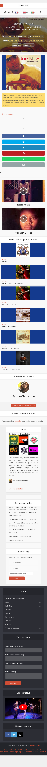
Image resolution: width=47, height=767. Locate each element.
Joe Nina (12, 36)
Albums (4, 259)
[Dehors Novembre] (23, 315)
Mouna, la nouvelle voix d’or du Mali (22, 529)
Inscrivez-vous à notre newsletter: (21, 558)
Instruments (9, 617)
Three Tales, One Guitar (10, 305)
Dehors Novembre (9, 326)
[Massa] (23, 250)
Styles (7, 613)
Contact (43, 752)
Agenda (8, 624)
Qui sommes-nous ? (32, 752)
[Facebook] (8, 734)
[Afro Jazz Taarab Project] (23, 358)
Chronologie (13, 752)
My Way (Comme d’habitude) (12, 283)
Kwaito (10, 41)
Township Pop (19, 41)
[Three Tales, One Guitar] (23, 293)
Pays (7, 602)
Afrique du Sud (38, 36)
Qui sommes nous (12, 628)
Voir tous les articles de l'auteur (23, 405)
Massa (4, 261)
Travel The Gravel (24, 23)
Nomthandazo (7, 114)
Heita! (24, 36)
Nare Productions (15, 536)
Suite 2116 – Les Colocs (10, 348)
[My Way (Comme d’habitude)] (23, 272)
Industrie (8, 606)
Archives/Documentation (14, 598)
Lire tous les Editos (16, 489)
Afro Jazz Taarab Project (11, 370)
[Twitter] (14, 734)
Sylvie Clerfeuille (36, 27)
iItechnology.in (35, 745)
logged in (18, 421)
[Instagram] (20, 734)
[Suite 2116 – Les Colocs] (23, 337)
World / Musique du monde (33, 41)
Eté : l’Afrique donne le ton (20, 434)
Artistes (8, 609)
